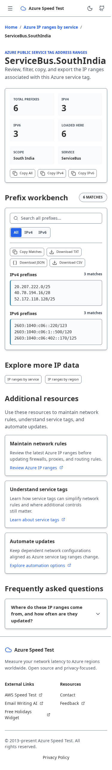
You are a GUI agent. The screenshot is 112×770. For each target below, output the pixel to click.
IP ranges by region (63, 379)
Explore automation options (38, 565)
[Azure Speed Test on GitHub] (101, 8)
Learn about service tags (35, 519)
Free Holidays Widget (18, 755)
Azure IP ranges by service (51, 27)
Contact (65, 736)
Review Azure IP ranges (34, 467)
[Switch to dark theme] (90, 8)
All (16, 232)
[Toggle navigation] (10, 8)
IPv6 (43, 232)
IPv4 (28, 232)
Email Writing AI (21, 744)
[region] (56, 293)
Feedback (67, 744)
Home (11, 27)
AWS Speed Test (20, 736)
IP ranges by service (23, 379)
